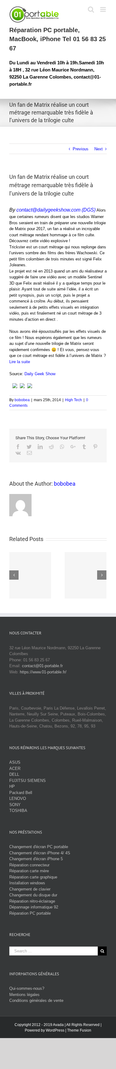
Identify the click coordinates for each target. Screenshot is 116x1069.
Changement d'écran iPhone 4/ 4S (39, 853)
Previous (80, 149)
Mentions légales (24, 994)
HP (12, 786)
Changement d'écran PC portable (38, 846)
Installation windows (27, 883)
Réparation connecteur (29, 865)
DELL (14, 774)
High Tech (73, 400)
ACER (14, 768)
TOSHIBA (18, 810)
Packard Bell (20, 792)
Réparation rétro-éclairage (32, 901)
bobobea (22, 400)
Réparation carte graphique (33, 877)
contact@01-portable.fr (42, 665)
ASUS (14, 762)
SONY (15, 804)
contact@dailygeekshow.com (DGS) (56, 210)
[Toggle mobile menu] (103, 9)
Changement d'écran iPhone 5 (36, 858)
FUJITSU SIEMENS (27, 780)
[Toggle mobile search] (91, 9)
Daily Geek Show (39, 373)
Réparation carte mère (29, 871)
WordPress (55, 1030)
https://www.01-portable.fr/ (43, 672)
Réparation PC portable (30, 913)
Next (98, 149)
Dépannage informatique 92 (33, 907)
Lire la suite (19, 361)
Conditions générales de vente (36, 1000)
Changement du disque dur (33, 895)
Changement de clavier (29, 889)
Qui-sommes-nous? (26, 988)
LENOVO (17, 798)
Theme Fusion (79, 1030)
